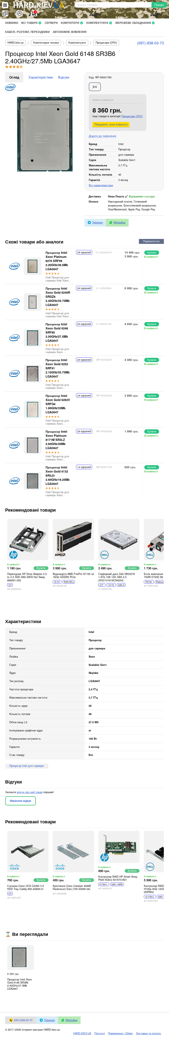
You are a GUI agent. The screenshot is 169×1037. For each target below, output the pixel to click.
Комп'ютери (70, 23)
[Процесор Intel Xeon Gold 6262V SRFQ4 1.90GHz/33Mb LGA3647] (32, 409)
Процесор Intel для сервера (26, 766)
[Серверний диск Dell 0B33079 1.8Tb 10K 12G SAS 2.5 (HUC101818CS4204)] (119, 539)
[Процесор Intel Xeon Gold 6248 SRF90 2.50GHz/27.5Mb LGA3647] (32, 338)
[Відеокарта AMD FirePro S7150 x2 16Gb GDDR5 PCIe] (73, 539)
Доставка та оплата (148, 1033)
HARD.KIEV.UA (82, 1033)
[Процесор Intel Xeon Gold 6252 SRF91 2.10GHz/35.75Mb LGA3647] (32, 373)
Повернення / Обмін (120, 1033)
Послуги (99, 1033)
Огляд (14, 77)
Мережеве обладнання (133, 23)
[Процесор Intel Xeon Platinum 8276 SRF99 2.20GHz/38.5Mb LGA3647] (32, 266)
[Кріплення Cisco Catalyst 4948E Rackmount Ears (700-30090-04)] (73, 851)
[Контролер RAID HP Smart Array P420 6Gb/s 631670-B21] (119, 847)
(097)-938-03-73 (150, 42)
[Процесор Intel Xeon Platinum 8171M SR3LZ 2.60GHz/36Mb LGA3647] (32, 445)
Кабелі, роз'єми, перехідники (27, 32)
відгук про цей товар (29, 792)
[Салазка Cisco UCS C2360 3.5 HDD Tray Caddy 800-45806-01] (27, 851)
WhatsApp (120, 222)
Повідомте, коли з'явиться (111, 124)
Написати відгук (20, 801)
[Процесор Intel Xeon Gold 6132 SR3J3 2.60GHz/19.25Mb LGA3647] (32, 481)
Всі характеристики (101, 185)
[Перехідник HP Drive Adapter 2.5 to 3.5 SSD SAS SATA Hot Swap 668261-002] (27, 539)
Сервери (51, 23)
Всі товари (29, 23)
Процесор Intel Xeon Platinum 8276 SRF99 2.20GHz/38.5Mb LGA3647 (57, 260)
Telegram (97, 222)
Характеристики (40, 77)
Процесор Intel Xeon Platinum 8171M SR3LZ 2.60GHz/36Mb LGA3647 (56, 439)
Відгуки (63, 77)
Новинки (11, 23)
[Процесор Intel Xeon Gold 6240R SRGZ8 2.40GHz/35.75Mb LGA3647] (32, 302)
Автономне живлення (69, 32)
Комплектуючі (97, 23)
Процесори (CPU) (132, 116)
